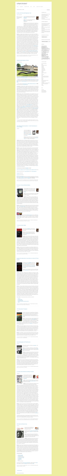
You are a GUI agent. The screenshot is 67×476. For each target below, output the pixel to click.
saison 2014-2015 (25, 83)
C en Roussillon (43, 68)
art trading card (43, 46)
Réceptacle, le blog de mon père (45, 80)
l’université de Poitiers (24, 77)
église (42, 59)
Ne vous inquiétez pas (34, 171)
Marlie (42, 75)
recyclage (42, 57)
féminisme (34, 418)
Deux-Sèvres (43, 50)
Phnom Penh (30, 180)
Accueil (17, 6)
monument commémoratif (44, 52)
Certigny (32, 303)
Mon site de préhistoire (44, 63)
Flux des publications (44, 90)
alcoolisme (32, 336)
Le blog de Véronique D (22, 3)
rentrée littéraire (45, 57)
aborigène (32, 366)
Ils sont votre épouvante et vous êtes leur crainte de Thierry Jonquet (27, 259)
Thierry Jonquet (21, 304)
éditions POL (25, 20)
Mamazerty (43, 74)
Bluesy (42, 64)
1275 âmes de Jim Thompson (22, 308)
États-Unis (34, 336)
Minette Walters (21, 220)
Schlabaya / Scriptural (27, 263)
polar (24, 220)
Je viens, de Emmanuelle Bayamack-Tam (24, 12)
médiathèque (29, 134)
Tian (19, 166)
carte (45, 48)
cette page (25, 463)
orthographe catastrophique (27, 419)
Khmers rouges (18, 180)
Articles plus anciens (19, 470)
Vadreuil (24, 304)
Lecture (34, 6)
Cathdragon (43, 67)
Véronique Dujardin (44, 23)
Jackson (36, 418)
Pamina (42, 79)
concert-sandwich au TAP (29, 104)
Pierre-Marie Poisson (28, 106)
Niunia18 (42, 78)
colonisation (24, 120)
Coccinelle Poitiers (43, 70)
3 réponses (18, 310)
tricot (42, 58)
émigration (26, 120)
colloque (21, 120)
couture (45, 49)
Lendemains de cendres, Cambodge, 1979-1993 (31, 169)
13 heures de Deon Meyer (21, 225)
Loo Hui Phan (23, 180)
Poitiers (33, 120)
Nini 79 (42, 77)
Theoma (31, 431)
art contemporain (45, 45)
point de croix (45, 54)
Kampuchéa (18, 174)
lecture (21, 180)
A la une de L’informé (44, 16)
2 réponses (18, 128)
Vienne (19, 121)
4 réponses (18, 186)
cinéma (43, 49)
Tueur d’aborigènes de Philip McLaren (23, 341)
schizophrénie (18, 304)
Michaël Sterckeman (27, 180)
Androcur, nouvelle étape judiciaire (45, 15)
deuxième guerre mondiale (46, 50)
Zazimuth (43, 85)
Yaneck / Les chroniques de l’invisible (25, 177)
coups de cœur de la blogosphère (34, 430)
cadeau (47, 47)
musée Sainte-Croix (25, 84)
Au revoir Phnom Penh (27, 171)
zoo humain (21, 121)
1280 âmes (31, 323)
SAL (47, 57)
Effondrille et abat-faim (44, 72)
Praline (33, 463)
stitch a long (47, 58)
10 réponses (18, 373)
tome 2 (26, 135)
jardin (42, 51)
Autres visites (21, 6)
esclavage (29, 120)
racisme (17, 121)
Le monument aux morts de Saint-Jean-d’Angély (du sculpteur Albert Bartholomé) (46, 24)
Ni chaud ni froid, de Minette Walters (23, 185)
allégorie (42, 45)
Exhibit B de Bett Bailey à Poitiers (23, 60)
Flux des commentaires (44, 91)
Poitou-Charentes (36, 120)
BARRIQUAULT (43, 27)
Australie (34, 366)
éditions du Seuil (28, 233)
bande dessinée (44, 46)
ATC (45, 46)
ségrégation (33, 419)
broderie (44, 47)
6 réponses (18, 343)
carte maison (48, 48)
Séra (36, 165)
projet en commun (45, 56)
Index (31, 6)
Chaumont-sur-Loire (26, 6)
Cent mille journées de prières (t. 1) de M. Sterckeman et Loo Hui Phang (27, 126)
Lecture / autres (25, 303)
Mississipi (23, 419)
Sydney (23, 367)
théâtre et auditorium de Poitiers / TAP (32, 83)
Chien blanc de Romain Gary (22, 423)
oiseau (47, 52)
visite (47, 58)
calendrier (43, 48)
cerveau (24, 51)
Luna (42, 73)
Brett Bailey (19, 120)
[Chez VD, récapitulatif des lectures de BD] (20, 176)
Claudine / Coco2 (43, 69)
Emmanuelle (34, 345)
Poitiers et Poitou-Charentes (39, 6)
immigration (31, 120)
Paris (45, 52)
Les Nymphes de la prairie (23, 107)
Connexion (43, 89)
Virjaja (42, 84)
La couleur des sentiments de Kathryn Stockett (25, 371)
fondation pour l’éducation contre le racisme (29, 79)
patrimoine (44, 53)
